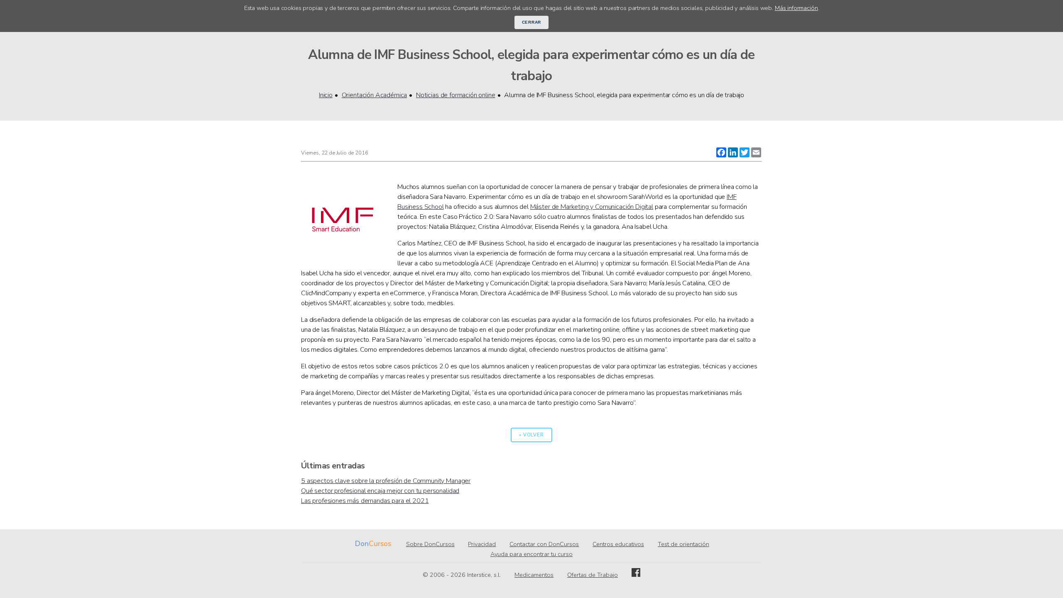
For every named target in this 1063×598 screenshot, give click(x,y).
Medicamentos (534, 575)
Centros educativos (618, 544)
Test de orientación (683, 544)
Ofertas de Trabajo (592, 575)
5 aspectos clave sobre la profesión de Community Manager (385, 480)
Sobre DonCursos (430, 544)
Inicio (326, 95)
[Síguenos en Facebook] (636, 575)
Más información (796, 8)
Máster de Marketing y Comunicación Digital (591, 206)
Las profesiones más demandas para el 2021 (365, 500)
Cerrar (531, 22)
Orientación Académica (374, 95)
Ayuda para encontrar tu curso (531, 554)
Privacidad (482, 544)
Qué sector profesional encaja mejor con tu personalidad (380, 490)
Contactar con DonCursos (544, 544)
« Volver (531, 435)
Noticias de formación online (455, 95)
